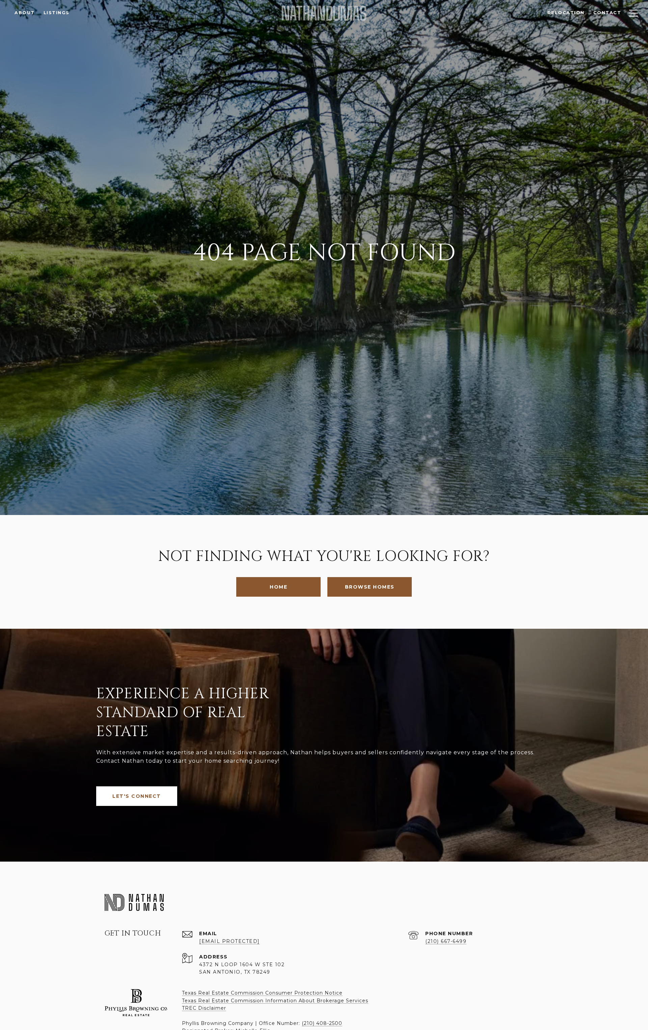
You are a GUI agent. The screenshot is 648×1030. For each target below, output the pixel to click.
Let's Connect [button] (136, 796)
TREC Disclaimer (204, 1008)
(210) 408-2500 (322, 1023)
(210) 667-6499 (445, 941)
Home (278, 587)
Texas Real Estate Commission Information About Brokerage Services (275, 1001)
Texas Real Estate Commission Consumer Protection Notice (262, 993)
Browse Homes (370, 587)
